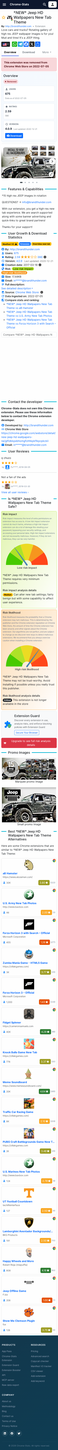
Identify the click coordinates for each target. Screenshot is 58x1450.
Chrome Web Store (27, 292)
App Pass (7, 1351)
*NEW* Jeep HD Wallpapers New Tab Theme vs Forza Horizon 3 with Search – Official (31, 323)
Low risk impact (23, 268)
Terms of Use (9, 1421)
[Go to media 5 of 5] (37, 182)
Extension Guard (10, 1365)
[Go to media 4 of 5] (33, 182)
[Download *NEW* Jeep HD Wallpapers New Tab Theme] (29, 130)
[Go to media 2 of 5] (25, 182)
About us (6, 1401)
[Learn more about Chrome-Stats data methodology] (41, 292)
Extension (40, 26)
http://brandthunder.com (18, 26)
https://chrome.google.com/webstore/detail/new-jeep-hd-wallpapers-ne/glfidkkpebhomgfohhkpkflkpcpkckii (28, 437)
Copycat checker (40, 1361)
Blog (4, 1411)
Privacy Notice (9, 1426)
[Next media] (52, 161)
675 (16, 253)
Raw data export (10, 1385)
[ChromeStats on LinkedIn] (5, 1433)
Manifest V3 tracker (41, 1366)
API (3, 1375)
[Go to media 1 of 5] (21, 182)
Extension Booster (11, 1370)
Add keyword (37, 1381)
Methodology (8, 1406)
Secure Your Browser (27, 732)
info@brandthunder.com (36, 202)
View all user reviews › (15, 492)
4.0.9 (19, 261)
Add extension (38, 1376)
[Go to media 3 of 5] (29, 182)
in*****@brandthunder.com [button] (30, 280)
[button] (4, 4)
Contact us (7, 1416)
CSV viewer (37, 1371)
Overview (10, 52)
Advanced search (40, 1356)
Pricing (34, 1351)
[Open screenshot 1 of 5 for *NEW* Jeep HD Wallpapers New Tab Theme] (28, 160)
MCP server (8, 1380)
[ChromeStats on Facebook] (12, 1433)
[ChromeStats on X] (19, 1433)
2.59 (29, 257)
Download (28, 52)
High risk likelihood (14, 272)
